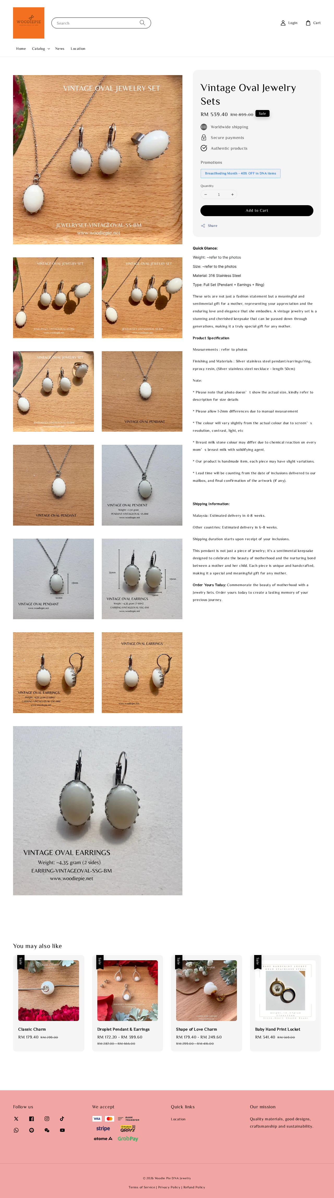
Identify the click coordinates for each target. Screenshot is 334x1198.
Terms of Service (142, 1187)
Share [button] (213, 226)
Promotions (211, 162)
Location (78, 48)
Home (21, 48)
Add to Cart (257, 210)
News (59, 48)
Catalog (38, 48)
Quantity (207, 185)
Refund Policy (194, 1187)
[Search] (142, 23)
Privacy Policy (169, 1187)
